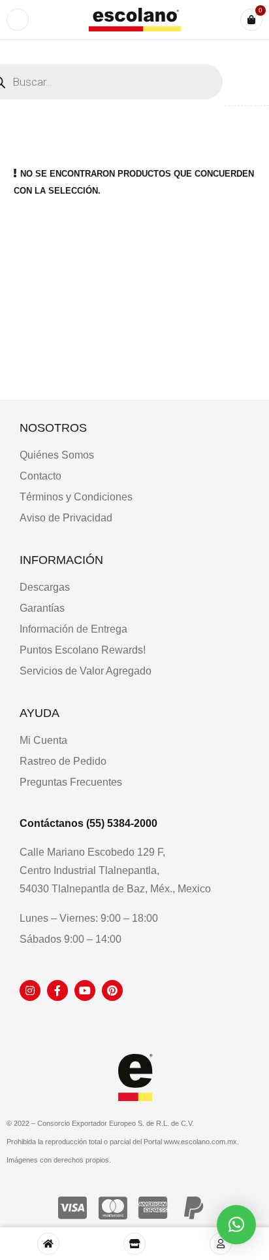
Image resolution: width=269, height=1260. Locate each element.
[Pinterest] (112, 990)
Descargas (45, 587)
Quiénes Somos (57, 455)
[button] (236, 1224)
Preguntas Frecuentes (71, 782)
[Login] (221, 1244)
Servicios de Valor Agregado (85, 670)
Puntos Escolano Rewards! (83, 650)
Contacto (40, 475)
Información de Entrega (73, 629)
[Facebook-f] (57, 990)
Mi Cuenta (43, 740)
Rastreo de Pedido (63, 761)
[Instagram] (30, 990)
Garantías (42, 608)
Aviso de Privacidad (66, 517)
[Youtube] (84, 990)
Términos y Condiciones (76, 496)
